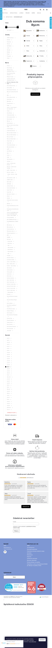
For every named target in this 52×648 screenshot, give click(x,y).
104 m (9, 409)
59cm (9, 340)
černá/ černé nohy (12, 288)
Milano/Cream (11, 76)
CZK (4, 9)
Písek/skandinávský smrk (12, 206)
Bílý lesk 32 (10, 225)
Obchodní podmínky (32, 549)
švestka (9, 255)
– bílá (9, 245)
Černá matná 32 (11, 229)
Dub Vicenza (10, 324)
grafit (9, 149)
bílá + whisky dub (11, 263)
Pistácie (9, 294)
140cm (9, 360)
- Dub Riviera (10, 249)
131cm (9, 401)
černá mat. (10, 273)
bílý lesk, (10, 239)
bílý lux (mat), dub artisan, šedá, (12, 126)
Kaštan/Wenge (11, 310)
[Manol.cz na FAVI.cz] (41, 587)
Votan (9, 110)
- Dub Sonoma (11, 251)
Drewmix (10, 41)
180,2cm (9, 376)
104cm (9, 356)
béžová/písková (11, 278)
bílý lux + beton (11, 172)
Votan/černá (10, 322)
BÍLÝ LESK (10, 181)
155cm (9, 381)
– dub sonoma (11, 247)
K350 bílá (10, 142)
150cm (9, 354)
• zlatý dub (10, 243)
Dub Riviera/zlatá (11, 308)
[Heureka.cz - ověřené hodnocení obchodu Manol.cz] (15, 587)
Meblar (9, 52)
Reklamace (30, 554)
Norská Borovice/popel (12, 297)
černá (9, 155)
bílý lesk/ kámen (11, 194)
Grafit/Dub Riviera (12, 130)
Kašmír (9, 198)
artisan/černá (11, 185)
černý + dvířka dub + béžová (11, 164)
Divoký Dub (10, 318)
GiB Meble (10, 45)
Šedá (9, 105)
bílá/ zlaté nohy (11, 280)
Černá (9, 65)
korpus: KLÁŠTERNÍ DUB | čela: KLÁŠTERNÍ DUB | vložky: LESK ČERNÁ (12, 214)
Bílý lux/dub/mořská (12, 132)
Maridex (9, 49)
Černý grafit (10, 271)
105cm (9, 405)
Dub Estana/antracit (12, 326)
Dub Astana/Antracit (12, 89)
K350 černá (10, 140)
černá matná (10, 269)
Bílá (8, 95)
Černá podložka (11, 217)
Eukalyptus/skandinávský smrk (12, 210)
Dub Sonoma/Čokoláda (12, 315)
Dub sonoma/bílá (11, 117)
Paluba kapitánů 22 (12, 233)
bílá (8, 153)
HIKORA (9, 237)
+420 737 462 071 (8, 549)
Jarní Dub (10, 330)
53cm (9, 348)
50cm (9, 346)
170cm (9, 391)
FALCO (9, 43)
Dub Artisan (10, 67)
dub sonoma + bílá (12, 177)
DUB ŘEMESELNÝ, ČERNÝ (12, 222)
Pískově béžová (11, 320)
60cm (9, 374)
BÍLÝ (9, 235)
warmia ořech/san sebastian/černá (11, 79)
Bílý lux (9, 121)
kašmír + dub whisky (12, 265)
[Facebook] (5, 551)
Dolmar (9, 39)
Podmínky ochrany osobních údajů (35, 551)
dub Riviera (10, 151)
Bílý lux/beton (11, 136)
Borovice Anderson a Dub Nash (12, 83)
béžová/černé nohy (12, 286)
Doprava (29, 556)
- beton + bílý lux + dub (12, 175)
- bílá (9, 253)
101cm (9, 403)
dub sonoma (10, 159)
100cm (9, 342)
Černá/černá (10, 103)
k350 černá (10, 189)
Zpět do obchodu (35, 94)
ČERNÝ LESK (10, 179)
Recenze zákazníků (32, 560)
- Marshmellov (11, 292)
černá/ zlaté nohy (12, 290)
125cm (9, 368)
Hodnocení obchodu (26, 474)
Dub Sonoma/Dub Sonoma (11, 74)
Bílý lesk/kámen (11, 147)
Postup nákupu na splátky (33, 562)
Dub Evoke (10, 99)
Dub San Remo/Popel (12, 300)
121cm (9, 397)
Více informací (32, 641)
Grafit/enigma (11, 128)
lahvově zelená (11, 257)
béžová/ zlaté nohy (12, 284)
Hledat (14, 577)
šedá (9, 157)
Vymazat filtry (11, 412)
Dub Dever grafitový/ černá (11, 306)
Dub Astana (10, 119)
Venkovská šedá (11, 115)
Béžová (9, 203)
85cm (9, 366)
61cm (9, 399)
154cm (9, 358)
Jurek (9, 47)
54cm (9, 350)
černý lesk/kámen (12, 187)
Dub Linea (10, 275)
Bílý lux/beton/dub (12, 138)
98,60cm (9, 407)
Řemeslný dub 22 (11, 231)
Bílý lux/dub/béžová (12, 134)
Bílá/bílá (10, 101)
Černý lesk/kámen (12, 144)
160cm (9, 372)
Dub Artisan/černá (12, 85)
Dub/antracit (10, 123)
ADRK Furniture (11, 37)
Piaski (9, 54)
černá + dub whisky (12, 261)
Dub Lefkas (10, 87)
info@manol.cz (7, 547)
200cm (9, 378)
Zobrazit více (26, 506)
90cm (9, 338)
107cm (9, 370)
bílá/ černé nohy (11, 282)
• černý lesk (10, 241)
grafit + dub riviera (12, 170)
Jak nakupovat (30, 547)
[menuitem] (4, 13)
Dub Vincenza (11, 328)
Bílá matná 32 (11, 227)
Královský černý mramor (12, 201)
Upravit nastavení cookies (14, 597)
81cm (9, 387)
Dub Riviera (10, 113)
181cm (9, 393)
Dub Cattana (10, 303)
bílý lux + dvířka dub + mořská (12, 167)
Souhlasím (42, 639)
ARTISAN (10, 183)
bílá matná (10, 267)
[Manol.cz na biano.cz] (31, 587)
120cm (9, 364)
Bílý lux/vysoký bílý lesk (12, 92)
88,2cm (9, 389)
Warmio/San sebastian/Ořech (11, 70)
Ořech (9, 196)
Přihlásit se (16, 531)
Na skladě (10, 30)
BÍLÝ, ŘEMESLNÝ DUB (12, 219)
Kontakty (29, 553)
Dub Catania (10, 312)
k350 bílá (10, 192)
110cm (9, 362)
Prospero (10, 56)
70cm (9, 395)
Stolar (9, 58)
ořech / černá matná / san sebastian (12, 108)
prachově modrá (11, 259)
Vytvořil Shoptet (44, 596)
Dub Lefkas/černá (12, 97)
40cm (9, 344)
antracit (9, 161)
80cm (9, 385)
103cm (9, 352)
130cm (9, 383)
